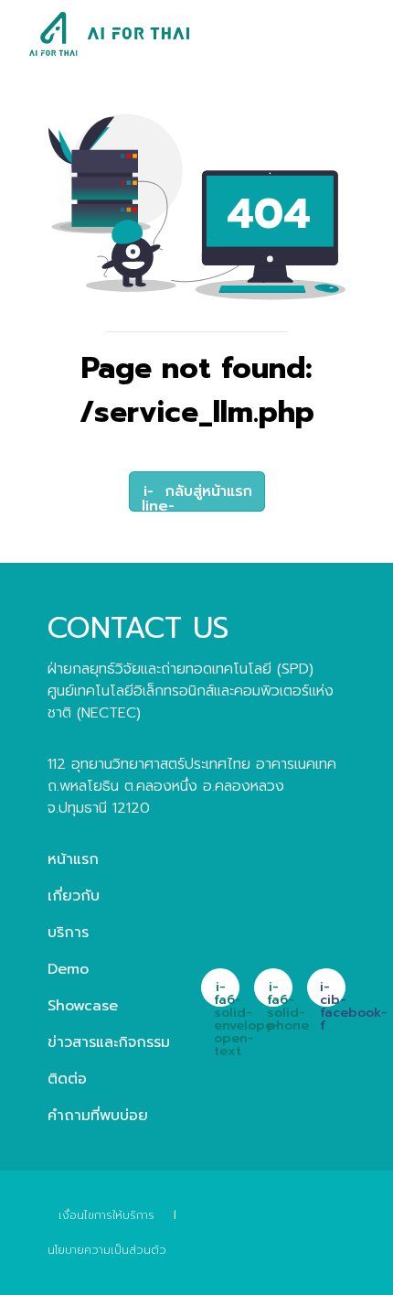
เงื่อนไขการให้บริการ (106, 1215)
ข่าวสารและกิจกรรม (109, 1042)
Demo (68, 969)
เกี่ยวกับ (74, 896)
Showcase (83, 1006)
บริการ (68, 933)
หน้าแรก (73, 859)
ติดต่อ (67, 1079)
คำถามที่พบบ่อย (98, 1116)
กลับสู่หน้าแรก (197, 496)
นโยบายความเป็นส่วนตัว (107, 1250)
